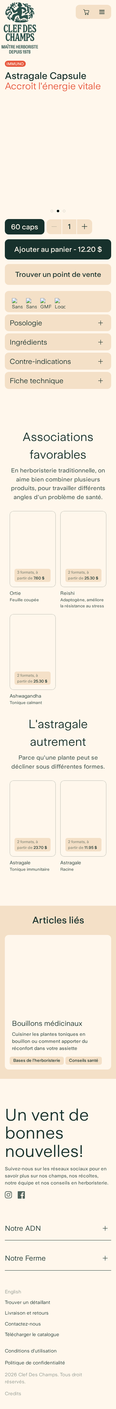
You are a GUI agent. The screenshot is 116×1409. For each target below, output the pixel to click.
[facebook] (21, 1195)
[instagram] (8, 1195)
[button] (52, 211)
